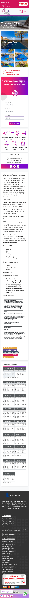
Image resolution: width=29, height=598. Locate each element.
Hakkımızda (5, 562)
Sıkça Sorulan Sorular (8, 569)
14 (10, 374)
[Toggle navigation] (20, 11)
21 (7, 389)
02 (13, 372)
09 (13, 373)
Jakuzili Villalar (8, 357)
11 (5, 374)
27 (8, 377)
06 (8, 373)
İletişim (4, 573)
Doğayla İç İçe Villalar (10, 355)
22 (8, 389)
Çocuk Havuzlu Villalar (8, 543)
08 (12, 373)
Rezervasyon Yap (7, 592)
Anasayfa (4, 25)
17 (20, 374)
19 (23, 374)
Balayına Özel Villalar (10, 350)
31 (3, 378)
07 (10, 373)
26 (7, 377)
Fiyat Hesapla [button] (14, 123)
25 (5, 377)
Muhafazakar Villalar (10, 348)
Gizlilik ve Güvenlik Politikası (9, 564)
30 (13, 377)
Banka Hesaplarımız (7, 571)
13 (8, 374)
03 (3, 373)
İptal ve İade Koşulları (8, 566)
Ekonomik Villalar (6, 550)
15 (12, 374)
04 (5, 373)
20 (25, 374)
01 (12, 372)
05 (7, 373)
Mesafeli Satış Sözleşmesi (9, 567)
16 (13, 374)
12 (7, 374)
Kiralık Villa (12, 25)
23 (10, 389)
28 (10, 377)
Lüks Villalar (5, 556)
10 (3, 374)
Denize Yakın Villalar (7, 546)
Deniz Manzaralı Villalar (11, 352)
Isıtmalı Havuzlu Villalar (8, 551)
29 (12, 377)
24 (3, 377)
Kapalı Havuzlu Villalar (8, 555)
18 (22, 374)
